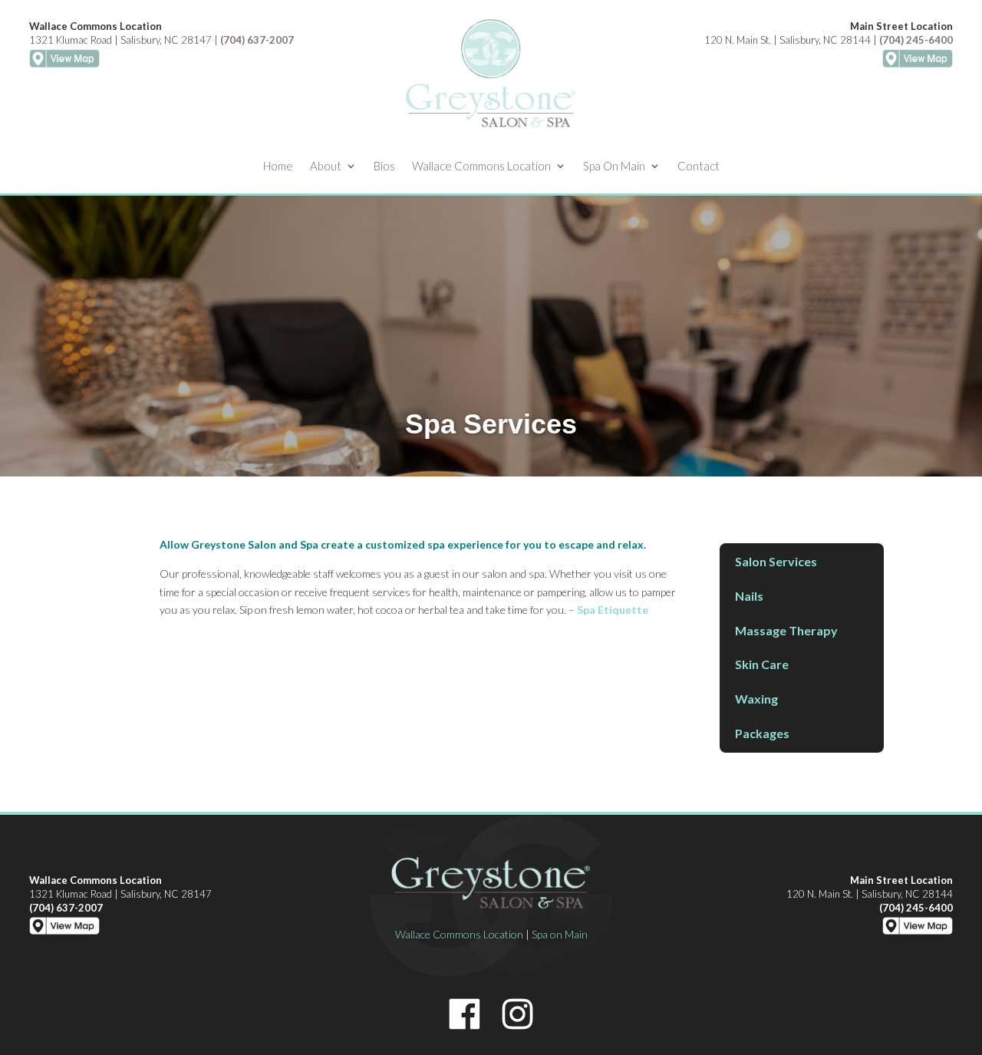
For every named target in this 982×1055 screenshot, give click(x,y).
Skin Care (762, 664)
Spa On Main (614, 166)
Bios (384, 166)
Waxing (756, 698)
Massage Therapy (786, 630)
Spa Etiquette (612, 609)
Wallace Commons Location (481, 166)
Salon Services (776, 561)
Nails (749, 595)
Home (278, 166)
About (325, 166)
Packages (762, 733)
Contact (698, 166)
